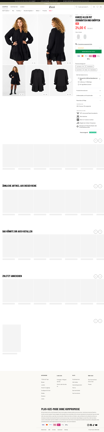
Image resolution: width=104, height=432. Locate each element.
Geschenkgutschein (77, 385)
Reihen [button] (37, 10)
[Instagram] (88, 425)
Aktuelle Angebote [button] (28, 10)
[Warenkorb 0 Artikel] (100, 6)
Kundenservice (76, 379)
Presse (89, 384)
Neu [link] (13, 10)
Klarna (74, 387)
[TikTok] (94, 425)
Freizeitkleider (90, 66)
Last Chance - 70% (80, 66)
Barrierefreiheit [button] (76, 390)
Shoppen (5, 7)
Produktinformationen (82, 90)
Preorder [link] (45, 10)
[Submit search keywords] (76, 7)
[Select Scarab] (85, 36)
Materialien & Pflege (81, 100)
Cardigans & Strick (45, 390)
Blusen (43, 382)
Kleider (82, 14)
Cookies (54, 429)
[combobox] (83, 7)
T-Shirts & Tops (45, 379)
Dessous (43, 396)
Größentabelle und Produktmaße (84, 95)
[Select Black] (78, 36)
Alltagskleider (89, 14)
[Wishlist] (70, 16)
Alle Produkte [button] (5, 10)
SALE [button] (50, 10)
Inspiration (14, 7)
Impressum (60, 429)
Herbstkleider (93, 69)
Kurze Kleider (79, 69)
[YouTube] (96, 425)
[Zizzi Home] (52, 7)
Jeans (42, 398)
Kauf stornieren (76, 393)
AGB (49, 429)
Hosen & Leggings (45, 387)
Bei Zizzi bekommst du (82, 75)
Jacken (43, 385)
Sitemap (66, 429)
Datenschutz (43, 429)
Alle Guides (75, 382)
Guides (22, 7)
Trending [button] (18, 10)
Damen (76, 14)
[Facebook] (91, 425)
